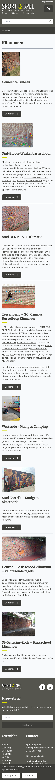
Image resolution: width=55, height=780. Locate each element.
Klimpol (17, 94)
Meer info (29, 775)
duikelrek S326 (39, 168)
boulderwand (8, 438)
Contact (6, 763)
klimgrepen (7, 252)
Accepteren (11, 775)
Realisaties (7, 754)
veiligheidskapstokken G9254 (27, 180)
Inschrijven (27, 725)
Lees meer (10, 114)
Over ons (6, 760)
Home (5, 744)
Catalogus (7, 751)
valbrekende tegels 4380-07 (16, 171)
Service (5, 757)
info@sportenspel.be (36, 761)
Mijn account (47, 2)
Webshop (6, 748)
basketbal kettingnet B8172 (30, 355)
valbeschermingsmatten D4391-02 (19, 342)
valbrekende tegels (25, 589)
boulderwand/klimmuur (13, 168)
